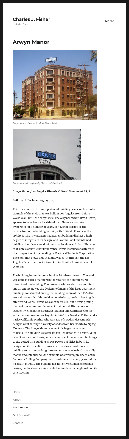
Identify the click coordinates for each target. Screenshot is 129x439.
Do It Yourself (21, 415)
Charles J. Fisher (31, 19)
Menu (109, 21)
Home (17, 392)
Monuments (20, 407)
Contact (18, 422)
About (17, 399)
